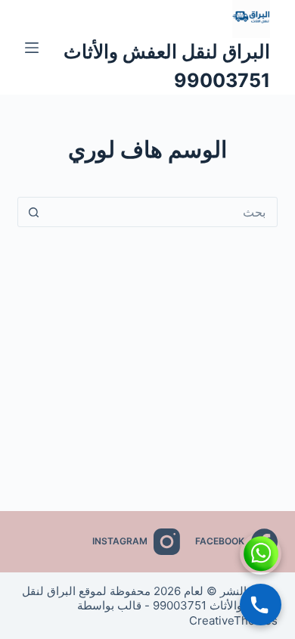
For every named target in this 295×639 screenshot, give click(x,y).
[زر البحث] (33, 212)
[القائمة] (32, 48)
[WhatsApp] (260, 554)
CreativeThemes (233, 620)
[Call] (260, 604)
